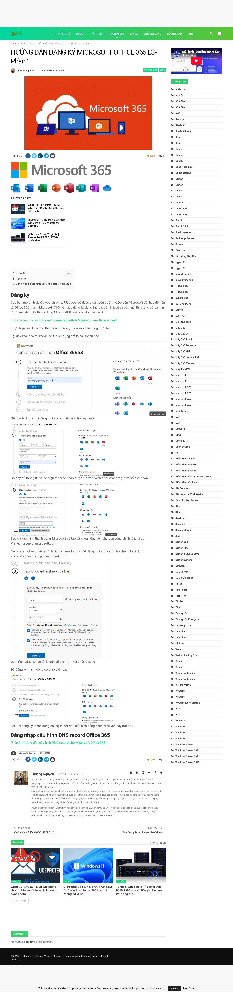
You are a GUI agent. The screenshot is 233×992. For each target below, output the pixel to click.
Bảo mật (16, 881)
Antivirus (180, 89)
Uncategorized (183, 625)
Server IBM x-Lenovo (187, 554)
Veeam (179, 649)
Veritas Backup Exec (186, 655)
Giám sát (180, 250)
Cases (179, 149)
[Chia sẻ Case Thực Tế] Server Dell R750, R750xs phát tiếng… (44, 237)
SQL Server (181, 571)
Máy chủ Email (183, 339)
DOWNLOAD (174, 33)
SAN (177, 506)
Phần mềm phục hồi (186, 464)
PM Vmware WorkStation (189, 494)
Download (181, 208)
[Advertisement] (116, 13)
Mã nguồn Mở (183, 321)
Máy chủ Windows (185, 363)
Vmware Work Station (187, 702)
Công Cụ (180, 202)
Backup (179, 119)
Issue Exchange (184, 280)
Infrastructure (183, 274)
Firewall (179, 244)
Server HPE (181, 548)
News (178, 434)
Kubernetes (181, 298)
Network (180, 428)
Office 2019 (181, 440)
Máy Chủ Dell (183, 333)
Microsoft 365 (150, 70)
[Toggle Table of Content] (67, 274)
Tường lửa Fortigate (187, 619)
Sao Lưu (180, 518)
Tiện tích (181, 595)
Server (179, 536)
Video (178, 661)
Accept (174, 988)
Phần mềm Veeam (185, 470)
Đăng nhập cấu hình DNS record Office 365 (43, 283)
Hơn (190, 33)
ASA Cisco (181, 101)
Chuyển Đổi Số (183, 172)
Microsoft (181, 375)
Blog (162, 70)
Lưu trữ (179, 315)
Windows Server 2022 (187, 750)
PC (177, 452)
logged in (28, 941)
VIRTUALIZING (152, 33)
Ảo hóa (121, 881)
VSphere (180, 720)
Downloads (181, 214)
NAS (177, 417)
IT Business (182, 286)
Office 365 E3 (45, 753)
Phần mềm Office (185, 458)
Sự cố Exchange (184, 577)
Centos (179, 160)
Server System (183, 560)
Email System (183, 232)
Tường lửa (181, 613)
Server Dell (181, 542)
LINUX (134, 33)
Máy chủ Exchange (185, 345)
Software (180, 566)
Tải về (179, 583)
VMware (180, 690)
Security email (183, 530)
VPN (177, 708)
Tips (177, 607)
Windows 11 (182, 738)
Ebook (179, 220)
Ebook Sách (182, 226)
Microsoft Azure (184, 399)
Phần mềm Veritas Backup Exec (193, 476)
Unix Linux (181, 631)
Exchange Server (184, 238)
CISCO (179, 178)
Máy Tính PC (182, 369)
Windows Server (184, 744)
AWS (177, 113)
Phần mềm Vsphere (186, 482)
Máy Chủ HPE (183, 351)
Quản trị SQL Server (186, 500)
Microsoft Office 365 (27, 753)
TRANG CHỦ (62, 33)
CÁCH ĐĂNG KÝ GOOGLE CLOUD (34, 832)
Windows (180, 726)
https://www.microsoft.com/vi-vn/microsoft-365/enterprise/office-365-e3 (64, 320)
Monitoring (181, 411)
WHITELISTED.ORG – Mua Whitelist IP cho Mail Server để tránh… (46, 208)
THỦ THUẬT (96, 33)
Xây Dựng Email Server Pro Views (142, 832)
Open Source (182, 446)
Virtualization (183, 685)
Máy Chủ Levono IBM (187, 357)
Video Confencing (185, 673)
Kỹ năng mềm (183, 304)
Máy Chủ (180, 327)
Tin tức (179, 601)
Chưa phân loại (184, 166)
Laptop (179, 309)
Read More (189, 988)
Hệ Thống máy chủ (185, 256)
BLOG (79, 33)
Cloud (178, 190)
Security (180, 524)
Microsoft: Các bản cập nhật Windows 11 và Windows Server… (46, 223)
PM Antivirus (182, 488)
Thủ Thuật (181, 589)
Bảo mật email (183, 131)
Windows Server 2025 (187, 762)
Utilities (179, 643)
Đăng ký (21, 279)
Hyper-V (180, 262)
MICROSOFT (117, 33)
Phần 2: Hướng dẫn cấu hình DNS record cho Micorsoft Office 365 (58, 743)
